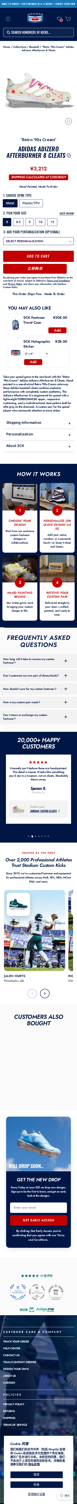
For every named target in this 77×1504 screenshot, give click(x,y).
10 (40, 222)
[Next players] (45, 993)
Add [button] (57, 330)
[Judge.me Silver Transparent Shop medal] (37, 1292)
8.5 (18, 222)
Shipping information (38, 423)
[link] (16, 324)
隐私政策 (34, 1464)
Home (6, 47)
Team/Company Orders (19, 1362)
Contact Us (11, 1355)
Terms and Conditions (46, 1237)
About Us (9, 1376)
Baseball (34, 47)
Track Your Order (16, 1341)
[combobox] (38, 32)
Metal (10, 203)
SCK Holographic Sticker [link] (36, 344)
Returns (9, 1411)
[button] (59, 19)
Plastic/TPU (31, 203)
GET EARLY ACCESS (38, 1220)
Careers (9, 1383)
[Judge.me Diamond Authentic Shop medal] (18, 1292)
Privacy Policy (13, 1404)
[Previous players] (32, 993)
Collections (19, 47)
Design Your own (15, 1369)
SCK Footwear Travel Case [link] (34, 320)
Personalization (38, 434)
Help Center (11, 1348)
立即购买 (35, 268)
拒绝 (36, 1484)
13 (52, 222)
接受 (36, 1474)
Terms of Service (15, 1425)
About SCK (38, 446)
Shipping (9, 1418)
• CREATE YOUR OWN (64, 4)
